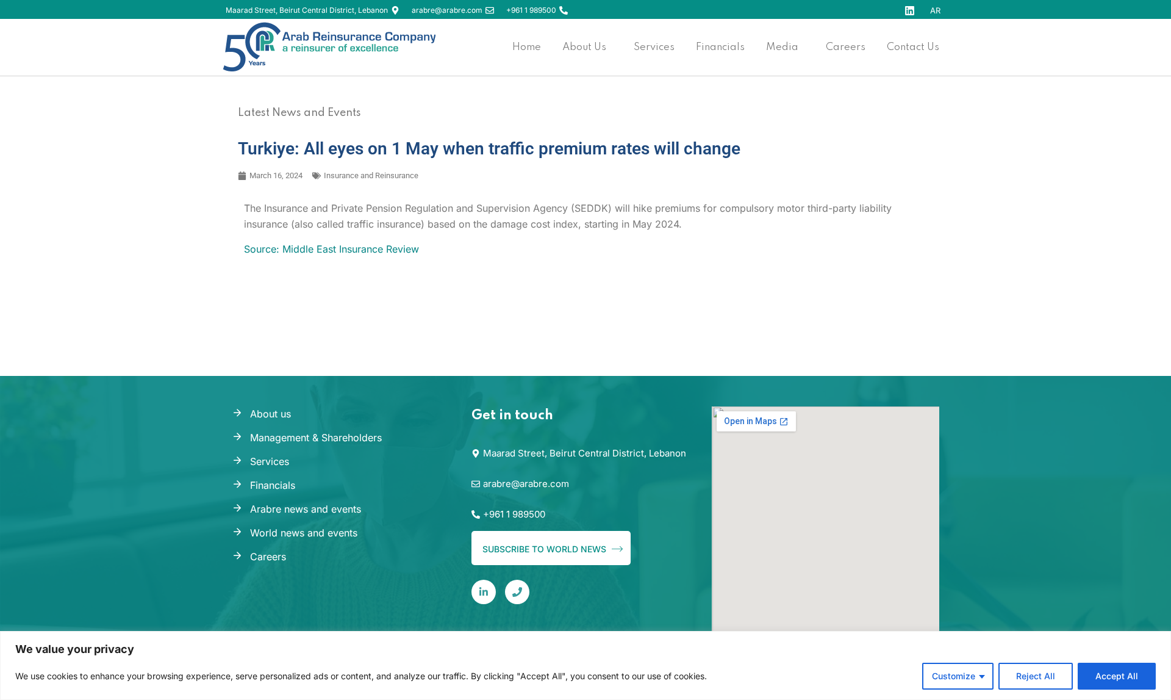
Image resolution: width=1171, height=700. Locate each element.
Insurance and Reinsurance (371, 175)
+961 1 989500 (531, 10)
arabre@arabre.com (447, 10)
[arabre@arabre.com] (489, 10)
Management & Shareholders (316, 437)
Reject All (1035, 676)
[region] (585, 665)
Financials (272, 485)
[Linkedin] (909, 10)
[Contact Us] (517, 592)
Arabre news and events (305, 509)
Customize (953, 676)
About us (270, 414)
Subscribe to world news (545, 549)
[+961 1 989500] (563, 10)
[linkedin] (483, 592)
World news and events (303, 533)
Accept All (1116, 676)
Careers (268, 556)
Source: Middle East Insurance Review (331, 249)
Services (269, 461)
